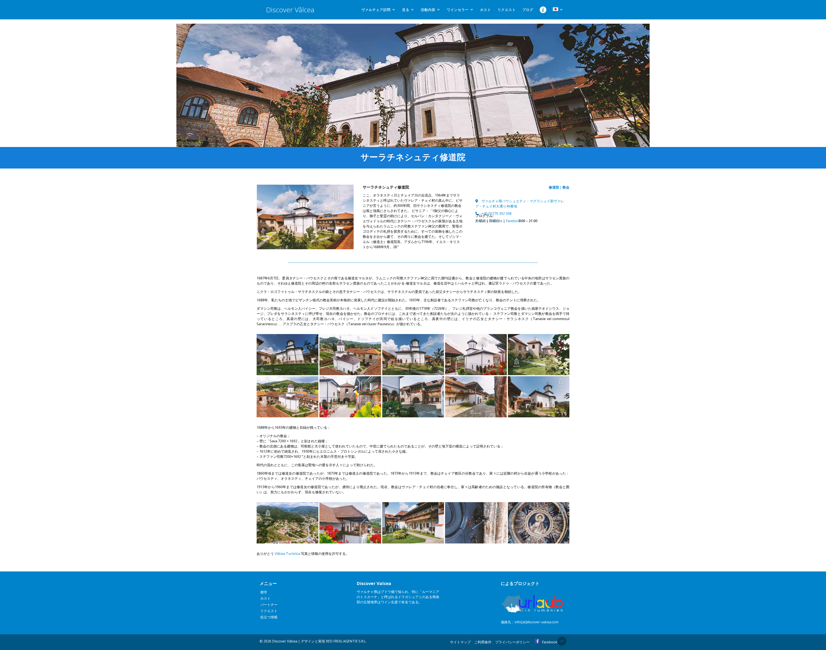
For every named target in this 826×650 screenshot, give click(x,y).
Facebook (549, 642)
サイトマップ (460, 642)
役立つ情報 (268, 617)
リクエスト (507, 9)
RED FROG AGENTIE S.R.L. (346, 641)
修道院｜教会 (559, 187)
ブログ (527, 9)
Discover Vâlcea (290, 9)
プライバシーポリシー (512, 642)
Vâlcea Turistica (287, 553)
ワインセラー (458, 9)
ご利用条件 (483, 642)
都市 (263, 592)
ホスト (485, 9)
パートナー (268, 604)
